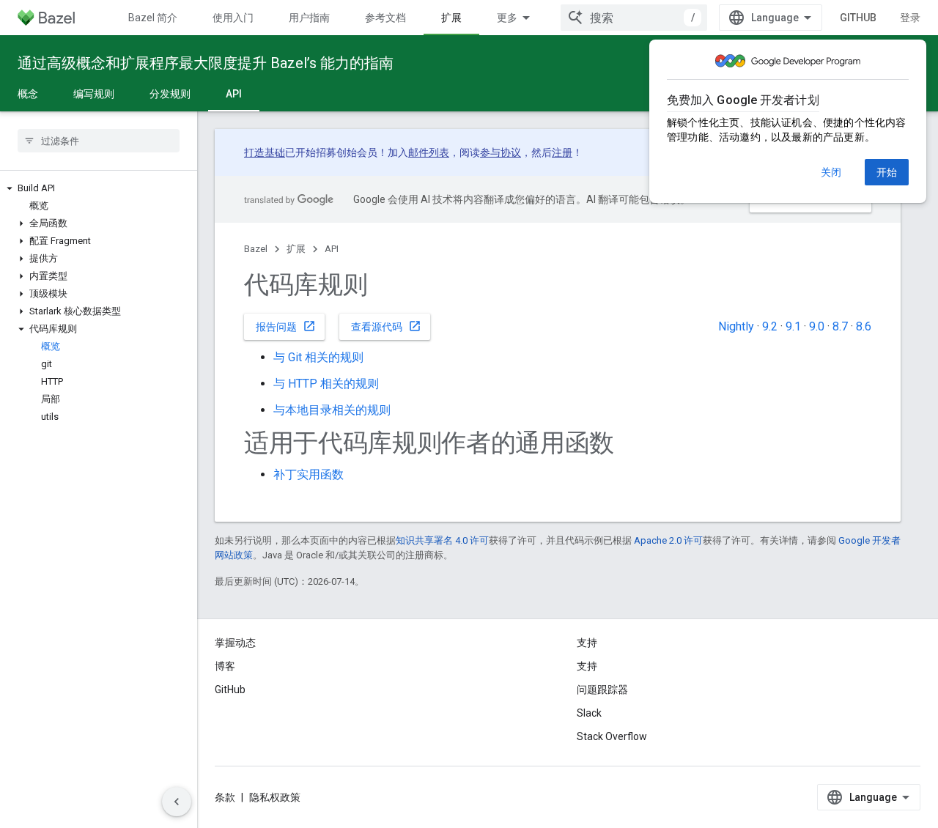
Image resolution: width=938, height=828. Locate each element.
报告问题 (286, 326)
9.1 (793, 326)
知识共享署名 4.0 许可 (442, 540)
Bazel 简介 (152, 17)
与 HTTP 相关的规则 (326, 384)
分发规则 (170, 94)
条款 (225, 797)
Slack (589, 713)
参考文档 (385, 17)
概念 (28, 94)
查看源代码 (386, 326)
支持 (587, 666)
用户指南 (309, 17)
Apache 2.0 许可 (668, 540)
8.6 (863, 326)
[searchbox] (99, 140)
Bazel (255, 248)
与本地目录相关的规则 (332, 410)
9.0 (816, 326)
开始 (886, 172)
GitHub (858, 17)
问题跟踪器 (602, 689)
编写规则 (93, 94)
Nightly (736, 326)
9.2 (770, 326)
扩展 (451, 17)
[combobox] (634, 17)
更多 (507, 17)
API (234, 94)
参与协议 (500, 152)
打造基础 (264, 152)
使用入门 (233, 17)
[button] (98, 188)
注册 (562, 152)
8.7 (840, 326)
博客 (225, 666)
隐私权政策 (274, 797)
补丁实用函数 (308, 474)
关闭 (831, 172)
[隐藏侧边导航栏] (176, 801)
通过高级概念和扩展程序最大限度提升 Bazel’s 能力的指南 (206, 63)
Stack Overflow (612, 736)
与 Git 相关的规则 (318, 357)
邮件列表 (428, 152)
